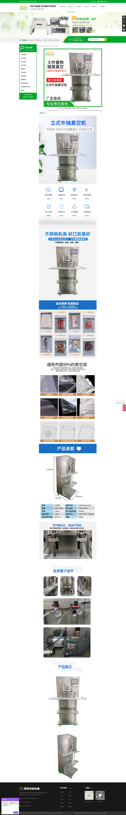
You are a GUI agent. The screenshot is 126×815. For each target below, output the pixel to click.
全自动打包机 (31, 40)
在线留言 (94, 1)
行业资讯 (70, 802)
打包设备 (45, 40)
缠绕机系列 (23, 79)
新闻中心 (94, 7)
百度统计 (52, 813)
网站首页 (62, 7)
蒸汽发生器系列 (24, 83)
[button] (61, 35)
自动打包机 (23, 58)
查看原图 (63, 110)
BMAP (44, 813)
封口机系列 (23, 72)
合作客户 (70, 799)
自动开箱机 (23, 61)
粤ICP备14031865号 (59, 813)
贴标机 (22, 90)
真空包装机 (57, 40)
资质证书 (62, 799)
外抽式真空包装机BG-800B (53, 110)
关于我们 (78, 7)
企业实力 (86, 7)
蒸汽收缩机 (23, 76)
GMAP (48, 813)
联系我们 (102, 7)
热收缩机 (23, 68)
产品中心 (50, 45)
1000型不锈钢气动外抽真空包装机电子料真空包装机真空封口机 (89, 110)
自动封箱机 (50, 40)
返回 (68, 110)
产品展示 (70, 7)
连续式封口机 (39, 40)
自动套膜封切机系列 (25, 86)
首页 (46, 45)
